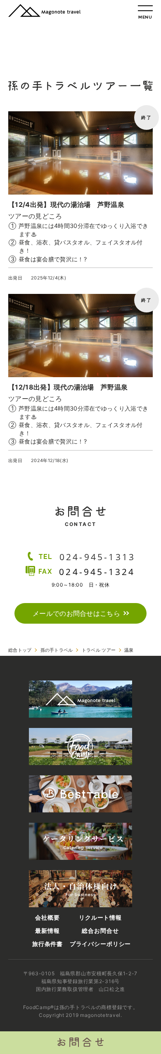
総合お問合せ (100, 931)
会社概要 (47, 917)
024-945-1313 (97, 557)
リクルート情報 (100, 917)
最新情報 (47, 931)
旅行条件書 (47, 944)
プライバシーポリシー (100, 944)
